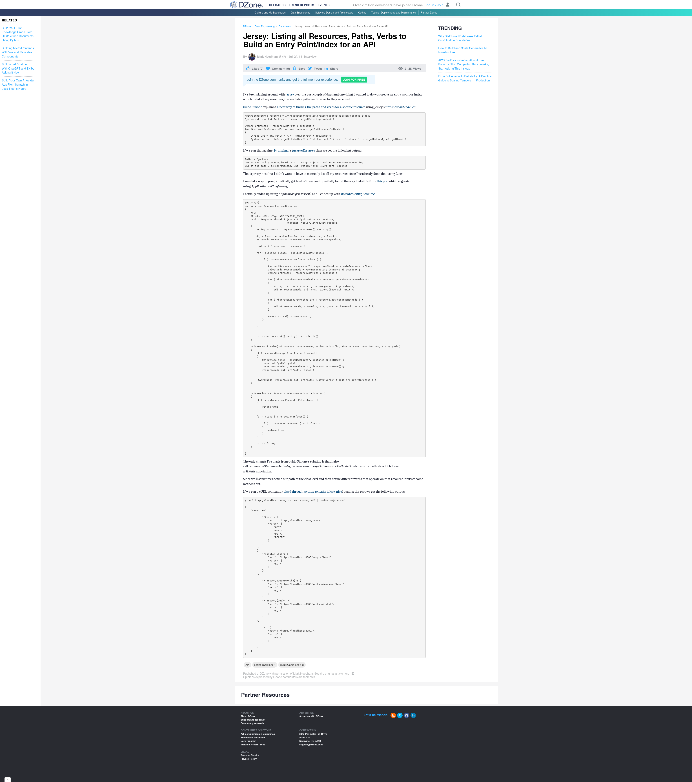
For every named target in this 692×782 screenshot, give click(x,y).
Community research (252, 723)
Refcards (277, 5)
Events (324, 5)
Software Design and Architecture (334, 12)
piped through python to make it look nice (312, 492)
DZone (247, 26)
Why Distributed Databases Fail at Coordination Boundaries (460, 38)
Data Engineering (300, 12)
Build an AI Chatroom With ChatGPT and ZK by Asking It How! (18, 68)
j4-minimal (281, 150)
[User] (447, 5)
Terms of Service (250, 755)
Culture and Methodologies (270, 12)
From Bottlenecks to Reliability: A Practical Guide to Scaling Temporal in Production (465, 78)
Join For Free (354, 79)
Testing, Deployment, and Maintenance (393, 12)
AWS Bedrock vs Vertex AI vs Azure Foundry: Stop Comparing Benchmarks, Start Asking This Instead (463, 64)
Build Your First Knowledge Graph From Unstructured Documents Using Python (18, 34)
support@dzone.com (311, 744)
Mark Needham (267, 56)
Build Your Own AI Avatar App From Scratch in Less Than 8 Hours (18, 84)
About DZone (248, 716)
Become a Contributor (253, 737)
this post (383, 181)
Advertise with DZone (311, 716)
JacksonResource (303, 150)
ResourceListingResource (358, 194)
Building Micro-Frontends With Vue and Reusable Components (18, 52)
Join (440, 4)
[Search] (458, 5)
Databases (285, 26)
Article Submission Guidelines (258, 734)
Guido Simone (252, 107)
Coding (362, 12)
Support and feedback (253, 719)
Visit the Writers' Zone (253, 744)
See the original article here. (332, 673)
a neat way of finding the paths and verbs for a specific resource (321, 107)
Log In (429, 4)
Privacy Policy (249, 758)
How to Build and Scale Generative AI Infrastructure (462, 50)
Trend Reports (301, 5)
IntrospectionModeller (400, 107)
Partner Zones (429, 12)
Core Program (248, 741)
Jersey (290, 94)
